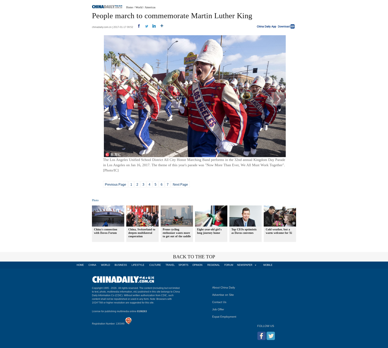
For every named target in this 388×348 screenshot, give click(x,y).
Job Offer (218, 309)
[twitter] (145, 27)
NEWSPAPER (244, 265)
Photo (95, 200)
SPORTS (183, 265)
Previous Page (115, 184)
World (138, 7)
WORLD (105, 265)
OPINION (197, 265)
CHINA (92, 265)
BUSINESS (121, 265)
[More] (160, 27)
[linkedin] (152, 27)
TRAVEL (170, 265)
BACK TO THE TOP (194, 256)
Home (129, 7)
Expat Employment (224, 316)
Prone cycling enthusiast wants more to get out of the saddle (177, 233)
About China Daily (223, 287)
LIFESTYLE (138, 265)
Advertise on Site (223, 294)
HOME (80, 265)
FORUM (228, 265)
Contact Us (219, 302)
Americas (150, 7)
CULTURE (155, 265)
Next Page (180, 184)
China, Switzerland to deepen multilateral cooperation (141, 233)
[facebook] (137, 27)
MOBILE (267, 265)
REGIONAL (213, 265)
